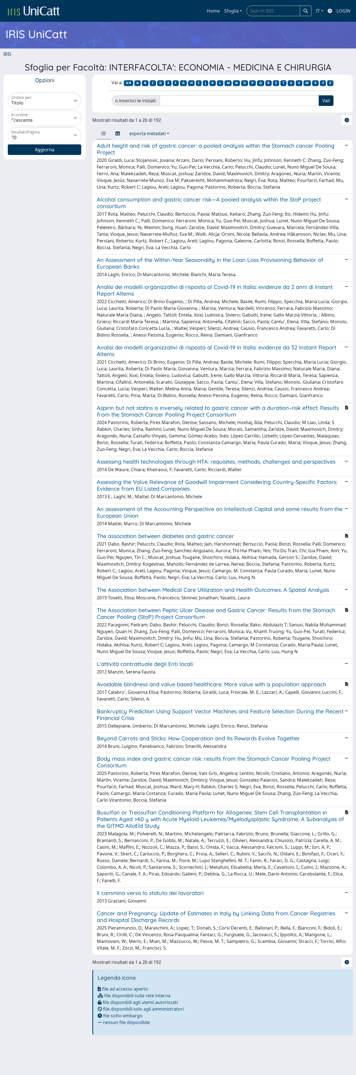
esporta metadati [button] (147, 133)
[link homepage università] (33, 11)
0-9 (128, 83)
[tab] (104, 133)
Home (213, 11)
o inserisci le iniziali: (135, 101)
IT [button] (318, 11)
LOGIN (343, 11)
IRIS (7, 54)
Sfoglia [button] (231, 11)
